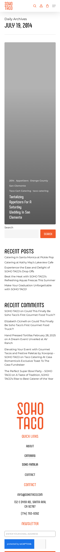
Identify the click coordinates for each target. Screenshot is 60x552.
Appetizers (22, 180)
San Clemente (17, 185)
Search (8, 227)
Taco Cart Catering (20, 190)
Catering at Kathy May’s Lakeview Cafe (28, 262)
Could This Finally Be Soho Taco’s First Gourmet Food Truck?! (29, 325)
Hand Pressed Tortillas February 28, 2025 (30, 335)
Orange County (39, 180)
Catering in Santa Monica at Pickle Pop (29, 257)
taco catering (40, 190)
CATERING (30, 455)
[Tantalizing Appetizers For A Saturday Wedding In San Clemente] (30, 133)
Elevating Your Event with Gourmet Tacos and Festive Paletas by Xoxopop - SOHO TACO (29, 353)
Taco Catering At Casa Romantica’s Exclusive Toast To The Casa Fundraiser (28, 361)
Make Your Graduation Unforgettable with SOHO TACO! (28, 287)
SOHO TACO (12, 311)
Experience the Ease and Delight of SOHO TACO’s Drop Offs (27, 269)
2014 (11, 180)
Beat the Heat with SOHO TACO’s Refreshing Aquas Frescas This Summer (29, 278)
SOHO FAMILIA (30, 464)
